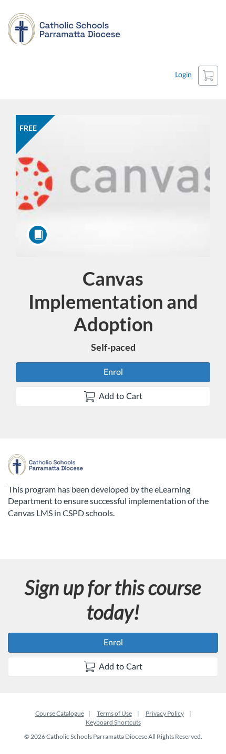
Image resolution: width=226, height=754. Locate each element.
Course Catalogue (59, 713)
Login (183, 75)
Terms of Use (114, 713)
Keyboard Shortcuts (113, 722)
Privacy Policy (165, 713)
